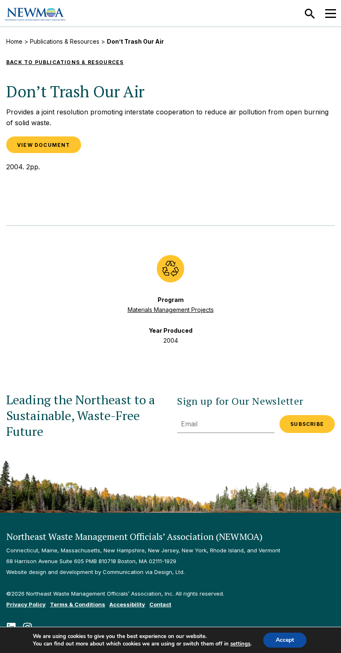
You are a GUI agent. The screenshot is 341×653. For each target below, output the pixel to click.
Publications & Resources (64, 41)
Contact (160, 604)
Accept (285, 640)
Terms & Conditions (77, 604)
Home (14, 41)
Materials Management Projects (171, 309)
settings (240, 644)
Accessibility (127, 604)
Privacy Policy (26, 604)
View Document (43, 145)
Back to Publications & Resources (65, 62)
